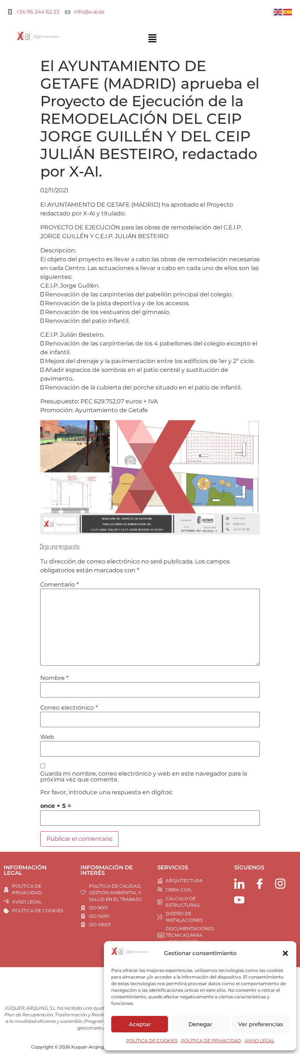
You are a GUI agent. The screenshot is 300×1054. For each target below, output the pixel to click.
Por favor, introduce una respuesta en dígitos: (106, 792)
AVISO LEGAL (259, 1040)
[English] (278, 11)
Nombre (54, 678)
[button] (285, 953)
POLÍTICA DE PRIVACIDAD (211, 1040)
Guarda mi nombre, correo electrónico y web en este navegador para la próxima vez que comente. (143, 777)
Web (47, 737)
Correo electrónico (69, 708)
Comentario (59, 585)
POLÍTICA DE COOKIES (151, 1040)
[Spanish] (288, 11)
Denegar (200, 1024)
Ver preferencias (260, 1024)
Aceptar (140, 1024)
